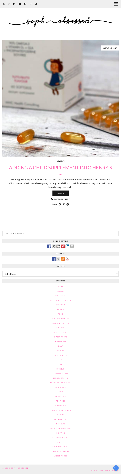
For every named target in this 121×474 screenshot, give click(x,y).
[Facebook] (25, 4)
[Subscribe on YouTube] (67, 259)
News (60, 392)
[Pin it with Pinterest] (63, 246)
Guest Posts (60, 337)
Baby (60, 287)
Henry (60, 351)
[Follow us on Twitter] (58, 259)
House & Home (60, 355)
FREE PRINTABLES (60, 319)
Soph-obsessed (20, 468)
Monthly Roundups (60, 383)
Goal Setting (60, 332)
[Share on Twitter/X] (64, 204)
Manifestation (60, 374)
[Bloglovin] (31, 4)
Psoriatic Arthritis (60, 410)
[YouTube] (20, 4)
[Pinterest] (14, 4)
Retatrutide (60, 419)
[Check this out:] (49, 246)
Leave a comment (61, 199)
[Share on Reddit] (58, 246)
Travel (60, 442)
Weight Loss (60, 456)
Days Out (60, 305)
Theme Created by (104, 470)
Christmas (60, 296)
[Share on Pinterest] (68, 204)
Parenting (60, 396)
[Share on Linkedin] (67, 246)
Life (60, 364)
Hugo (60, 360)
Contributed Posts (60, 300)
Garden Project (60, 323)
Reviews (61, 161)
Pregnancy (60, 406)
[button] (117, 4)
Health (60, 346)
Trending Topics (60, 447)
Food (60, 314)
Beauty (60, 291)
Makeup (60, 369)
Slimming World (60, 438)
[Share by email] (72, 246)
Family (60, 309)
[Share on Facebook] (60, 204)
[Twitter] (4, 4)
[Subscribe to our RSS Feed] (63, 259)
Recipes (61, 415)
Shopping (61, 433)
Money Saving (60, 378)
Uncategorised (60, 451)
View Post (61, 193)
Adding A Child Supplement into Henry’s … (60, 170)
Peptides (60, 401)
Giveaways (60, 328)
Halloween (61, 341)
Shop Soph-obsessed (61, 428)
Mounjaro (60, 387)
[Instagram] (9, 4)
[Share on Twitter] (54, 246)
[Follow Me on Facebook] (54, 259)
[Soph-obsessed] (60, 17)
